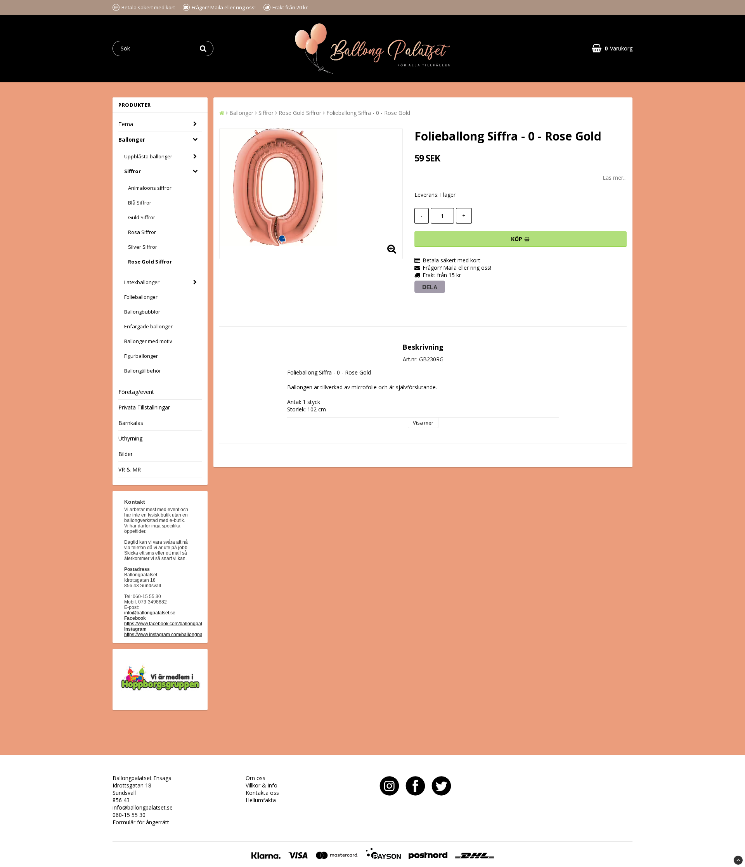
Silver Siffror (142, 246)
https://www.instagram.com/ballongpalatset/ (169, 634)
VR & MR (129, 469)
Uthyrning (130, 438)
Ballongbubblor (142, 311)
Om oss (255, 778)
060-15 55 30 (129, 814)
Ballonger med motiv (148, 341)
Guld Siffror (141, 217)
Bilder (125, 454)
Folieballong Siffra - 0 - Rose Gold (368, 112)
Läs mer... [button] (615, 177)
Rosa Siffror (142, 232)
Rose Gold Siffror (150, 261)
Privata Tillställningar (144, 407)
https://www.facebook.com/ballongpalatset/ (168, 623)
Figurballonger (141, 355)
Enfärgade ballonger (148, 326)
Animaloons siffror (150, 187)
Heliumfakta (261, 800)
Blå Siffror (139, 202)
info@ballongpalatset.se (149, 613)
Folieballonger (141, 296)
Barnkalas (130, 423)
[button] (612, 48)
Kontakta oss (262, 792)
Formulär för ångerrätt (141, 822)
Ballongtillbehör (142, 370)
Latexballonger (141, 282)
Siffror (132, 171)
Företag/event (136, 391)
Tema (125, 124)
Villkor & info (261, 785)
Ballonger (131, 139)
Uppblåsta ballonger (148, 156)
